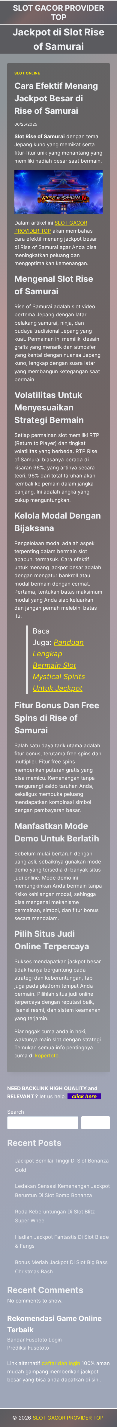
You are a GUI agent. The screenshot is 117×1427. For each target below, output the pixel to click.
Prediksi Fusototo (28, 1348)
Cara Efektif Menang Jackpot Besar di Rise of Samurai (56, 98)
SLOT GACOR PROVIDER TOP (69, 1418)
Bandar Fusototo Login (34, 1340)
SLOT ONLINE (27, 73)
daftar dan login (61, 1363)
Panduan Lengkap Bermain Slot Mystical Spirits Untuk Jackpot (59, 665)
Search (15, 1112)
